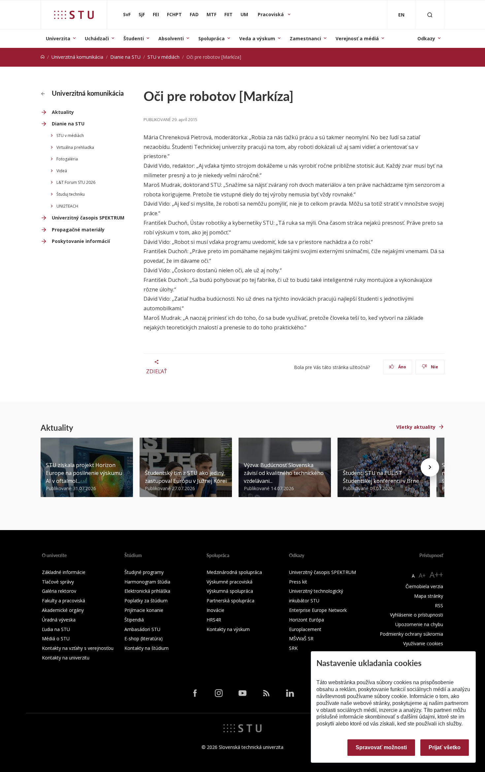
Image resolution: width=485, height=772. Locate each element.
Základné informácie (63, 572)
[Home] (43, 57)
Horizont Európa (306, 620)
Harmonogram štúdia (147, 582)
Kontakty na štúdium (146, 648)
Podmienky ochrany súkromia (411, 634)
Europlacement (305, 629)
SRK (293, 648)
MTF (211, 14)
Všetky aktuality (416, 427)
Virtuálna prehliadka (75, 147)
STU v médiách (163, 57)
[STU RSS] (266, 693)
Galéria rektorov (59, 591)
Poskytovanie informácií (81, 241)
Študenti (133, 38)
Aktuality (63, 112)
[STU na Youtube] (242, 693)
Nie (434, 367)
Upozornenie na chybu (419, 624)
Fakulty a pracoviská (63, 600)
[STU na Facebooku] (195, 693)
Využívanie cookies (423, 643)
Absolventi (171, 38)
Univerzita (58, 38)
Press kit (298, 582)
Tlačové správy (58, 582)
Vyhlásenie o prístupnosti (416, 615)
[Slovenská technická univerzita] (74, 15)
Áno (401, 367)
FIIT (228, 14)
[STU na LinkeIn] (290, 693)
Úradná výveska (59, 620)
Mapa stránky (428, 596)
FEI (156, 14)
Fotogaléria (67, 159)
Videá (61, 171)
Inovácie (215, 610)
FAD (194, 14)
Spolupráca (211, 38)
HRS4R (214, 620)
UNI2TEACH (67, 206)
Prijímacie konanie (143, 610)
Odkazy (426, 38)
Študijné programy (144, 572)
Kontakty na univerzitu (65, 658)
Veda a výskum (257, 38)
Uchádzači (97, 38)
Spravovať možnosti (381, 747)
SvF (127, 14)
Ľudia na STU (56, 629)
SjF (142, 14)
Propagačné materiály (78, 229)
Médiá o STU (56, 638)
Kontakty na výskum (228, 629)
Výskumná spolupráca (230, 591)
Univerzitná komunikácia (77, 57)
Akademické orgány (63, 610)
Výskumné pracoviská (229, 582)
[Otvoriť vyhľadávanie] (429, 14)
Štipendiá (134, 620)
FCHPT (174, 14)
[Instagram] (218, 693)
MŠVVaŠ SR (301, 638)
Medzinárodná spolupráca (234, 572)
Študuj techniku (70, 194)
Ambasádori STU (142, 629)
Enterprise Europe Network (318, 610)
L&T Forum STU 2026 (75, 182)
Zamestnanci (305, 38)
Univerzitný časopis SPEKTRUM (88, 218)
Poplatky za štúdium (146, 600)
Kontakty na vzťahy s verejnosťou (77, 648)
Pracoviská (271, 14)
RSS (439, 605)
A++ (436, 574)
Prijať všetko (445, 747)
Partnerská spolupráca (230, 600)
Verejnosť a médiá (357, 38)
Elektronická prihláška (147, 591)
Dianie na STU (125, 57)
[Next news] (430, 467)
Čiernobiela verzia (424, 586)
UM (244, 14)
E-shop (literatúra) (143, 638)
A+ (422, 575)
